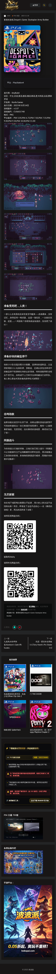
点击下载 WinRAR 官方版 (40, 801)
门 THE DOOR (36, 694)
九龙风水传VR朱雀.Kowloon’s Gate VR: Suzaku (13, 645)
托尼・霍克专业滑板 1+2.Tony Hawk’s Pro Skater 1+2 (41, 645)
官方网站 (32, 606)
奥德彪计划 (10, 613)
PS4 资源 (16, 16)
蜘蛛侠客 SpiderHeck (12, 730)
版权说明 (24, 609)
